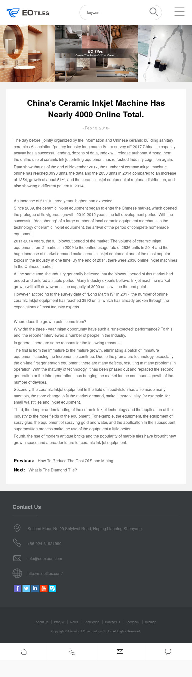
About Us (42, 622)
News (74, 622)
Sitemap (150, 622)
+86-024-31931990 (45, 543)
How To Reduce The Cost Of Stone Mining (75, 460)
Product (59, 622)
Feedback (132, 622)
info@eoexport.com (45, 558)
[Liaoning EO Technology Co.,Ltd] (28, 12)
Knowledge (91, 622)
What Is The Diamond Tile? (52, 470)
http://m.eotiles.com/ (45, 573)
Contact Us (112, 622)
